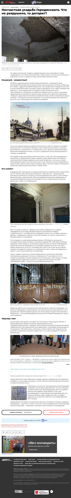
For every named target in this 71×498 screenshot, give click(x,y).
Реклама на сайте (58, 461)
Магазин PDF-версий (30, 461)
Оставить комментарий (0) (56, 412)
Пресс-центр (31, 459)
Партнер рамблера (28, 491)
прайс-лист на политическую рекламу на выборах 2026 (40, 463)
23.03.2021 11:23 (5, 7)
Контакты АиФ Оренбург (45, 461)
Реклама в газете (18, 463)
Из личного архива (13, 64)
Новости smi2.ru (7, 454)
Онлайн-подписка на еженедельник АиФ (48, 459)
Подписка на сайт (18, 461)
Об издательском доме (20, 459)
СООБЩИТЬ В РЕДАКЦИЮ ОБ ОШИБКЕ (23, 465)
